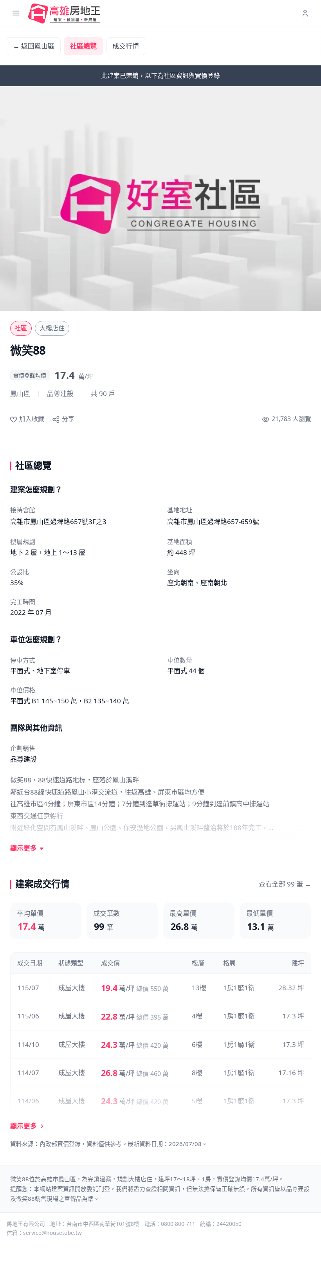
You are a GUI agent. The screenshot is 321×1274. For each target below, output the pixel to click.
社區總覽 (83, 45)
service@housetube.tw (52, 1232)
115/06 (28, 1015)
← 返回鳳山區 (33, 45)
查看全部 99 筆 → (285, 883)
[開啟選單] (16, 13)
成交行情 (125, 45)
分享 (68, 418)
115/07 (28, 987)
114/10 (28, 1044)
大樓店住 (52, 328)
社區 (20, 328)
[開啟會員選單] (305, 13)
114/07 (28, 1072)
